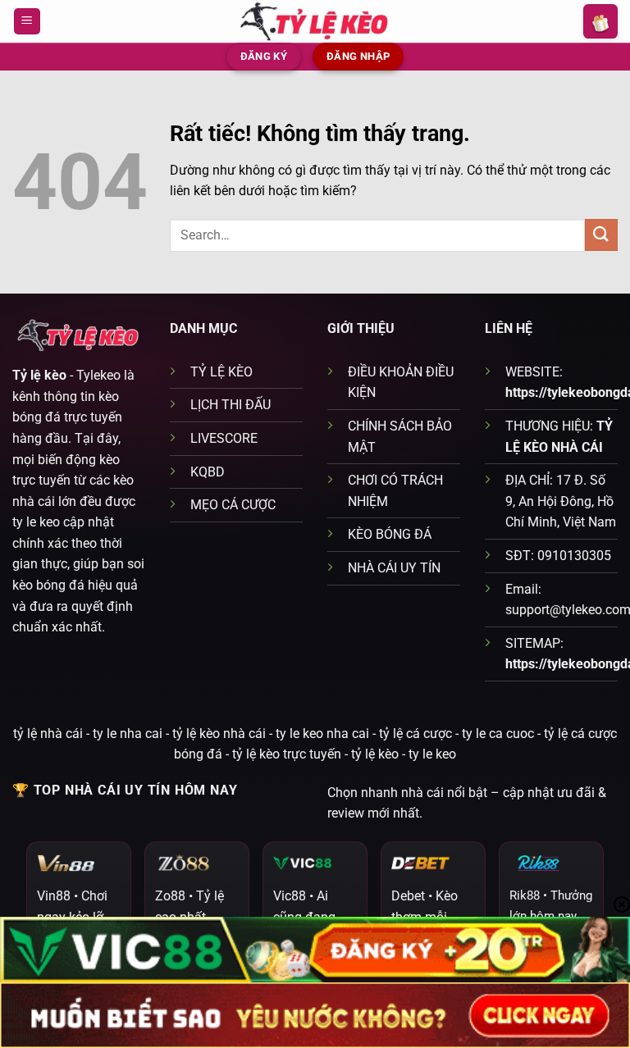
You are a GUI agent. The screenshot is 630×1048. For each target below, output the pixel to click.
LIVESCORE (224, 438)
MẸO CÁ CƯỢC (233, 505)
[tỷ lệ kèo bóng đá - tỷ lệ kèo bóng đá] (315, 21)
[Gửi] (601, 235)
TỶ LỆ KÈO (221, 372)
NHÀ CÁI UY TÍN (394, 568)
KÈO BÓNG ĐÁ (389, 534)
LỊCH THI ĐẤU (230, 404)
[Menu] (27, 21)
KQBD (207, 472)
